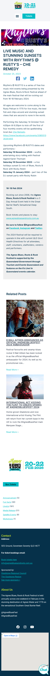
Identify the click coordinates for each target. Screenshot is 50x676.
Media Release (9, 510)
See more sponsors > (10, 580)
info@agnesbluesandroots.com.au (16, 563)
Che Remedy (19, 132)
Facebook (14, 228)
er (41, 228)
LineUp (6, 506)
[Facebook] (18, 78)
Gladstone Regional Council (13, 573)
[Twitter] (25, 78)
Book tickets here (9, 560)
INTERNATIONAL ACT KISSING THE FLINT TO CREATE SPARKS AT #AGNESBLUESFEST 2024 (24, 404)
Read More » (12, 369)
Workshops (8, 519)
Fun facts (7, 502)
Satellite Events (9, 515)
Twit (37, 228)
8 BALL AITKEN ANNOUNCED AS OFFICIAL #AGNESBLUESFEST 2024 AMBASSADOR (24, 342)
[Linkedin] (32, 78)
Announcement (9, 498)
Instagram (25, 228)
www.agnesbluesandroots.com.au (22, 218)
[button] (17, 16)
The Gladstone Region (11, 577)
